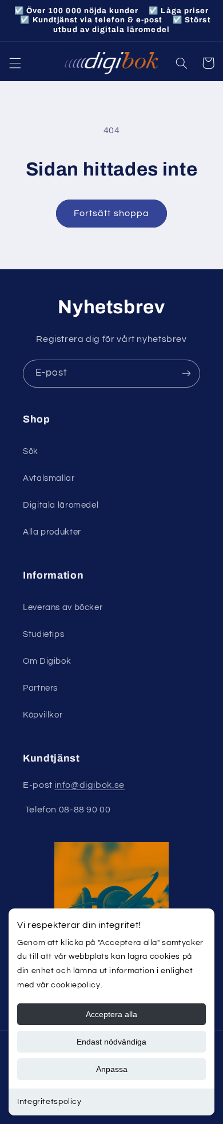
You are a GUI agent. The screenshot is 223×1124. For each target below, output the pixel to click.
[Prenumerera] (186, 374)
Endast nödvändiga (111, 1041)
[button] (15, 63)
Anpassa (112, 1069)
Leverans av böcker (62, 607)
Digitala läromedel (60, 505)
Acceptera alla (111, 1014)
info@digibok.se (89, 785)
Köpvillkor (42, 715)
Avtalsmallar (49, 478)
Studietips (43, 634)
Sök (30, 451)
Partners (40, 688)
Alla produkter (52, 532)
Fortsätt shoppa (111, 213)
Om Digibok (47, 661)
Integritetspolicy (49, 1102)
